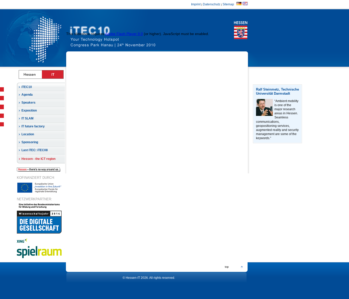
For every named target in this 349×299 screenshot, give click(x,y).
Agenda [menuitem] (27, 94)
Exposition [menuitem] (29, 110)
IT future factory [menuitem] (33, 126)
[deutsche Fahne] (239, 4)
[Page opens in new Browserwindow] (125, 38)
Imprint (196, 4)
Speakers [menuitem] (28, 102)
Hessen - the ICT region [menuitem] (38, 159)
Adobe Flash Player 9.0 (124, 34)
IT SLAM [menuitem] (27, 118)
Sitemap (229, 4)
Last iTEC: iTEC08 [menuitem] (34, 150)
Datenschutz (211, 4)
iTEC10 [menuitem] (26, 87)
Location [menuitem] (27, 134)
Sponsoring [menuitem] (29, 142)
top (227, 266)
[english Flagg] (245, 4)
